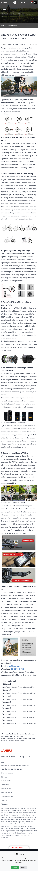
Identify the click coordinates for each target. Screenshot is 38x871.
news (15, 25)
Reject (23, 867)
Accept (15, 867)
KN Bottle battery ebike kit (17, 44)
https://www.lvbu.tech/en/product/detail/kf (17, 699)
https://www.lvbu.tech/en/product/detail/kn (18, 693)
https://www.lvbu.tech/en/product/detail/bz (18, 717)
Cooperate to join (7, 796)
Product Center (6, 781)
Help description (6, 792)
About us (4, 800)
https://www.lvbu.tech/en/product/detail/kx (17, 687)
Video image (5, 785)
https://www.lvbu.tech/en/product (21, 672)
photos (9, 25)
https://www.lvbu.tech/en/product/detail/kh (18, 711)
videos (3, 25)
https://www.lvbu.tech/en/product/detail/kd (18, 705)
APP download (6, 788)
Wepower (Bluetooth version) (11, 766)
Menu (4, 2)
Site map (4, 777)
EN (35, 2)
